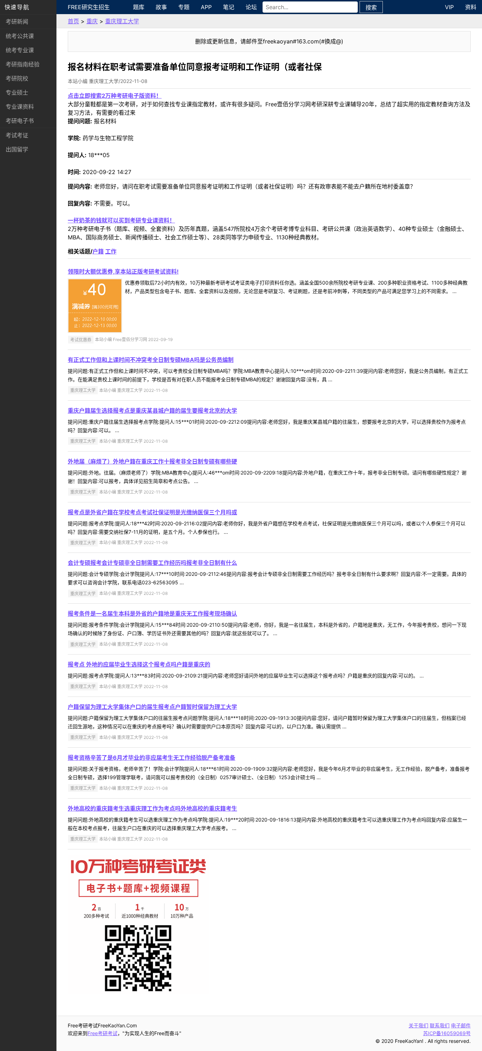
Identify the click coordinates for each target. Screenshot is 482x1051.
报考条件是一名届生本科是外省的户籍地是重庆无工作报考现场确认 (152, 613)
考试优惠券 (80, 339)
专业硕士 (17, 92)
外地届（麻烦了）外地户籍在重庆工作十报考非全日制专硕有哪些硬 (152, 461)
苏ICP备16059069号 (447, 1033)
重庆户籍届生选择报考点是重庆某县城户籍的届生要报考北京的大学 (152, 410)
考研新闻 (17, 21)
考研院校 (17, 78)
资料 (470, 7)
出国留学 (17, 149)
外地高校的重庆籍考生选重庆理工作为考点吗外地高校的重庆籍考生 (152, 808)
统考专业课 (20, 50)
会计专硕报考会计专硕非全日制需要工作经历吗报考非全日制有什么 (152, 562)
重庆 (92, 21)
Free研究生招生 (89, 7)
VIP (449, 7)
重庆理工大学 (122, 21)
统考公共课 (20, 36)
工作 (110, 251)
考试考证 (17, 135)
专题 (183, 7)
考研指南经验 (23, 64)
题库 (138, 7)
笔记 (228, 7)
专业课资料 (20, 106)
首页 (73, 21)
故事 (161, 7)
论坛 (251, 7)
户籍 (98, 251)
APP (206, 7)
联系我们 (440, 1025)
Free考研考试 (103, 1033)
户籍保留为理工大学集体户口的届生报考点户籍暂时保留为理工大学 (152, 706)
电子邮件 (461, 1025)
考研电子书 (20, 120)
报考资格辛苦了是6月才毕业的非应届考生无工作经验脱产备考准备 (151, 757)
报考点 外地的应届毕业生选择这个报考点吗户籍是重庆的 (139, 664)
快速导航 (17, 7)
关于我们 (418, 1025)
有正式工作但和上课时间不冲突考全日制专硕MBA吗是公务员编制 (151, 359)
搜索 (371, 7)
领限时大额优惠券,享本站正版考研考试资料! (123, 271)
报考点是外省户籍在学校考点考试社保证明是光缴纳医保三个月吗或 (152, 512)
